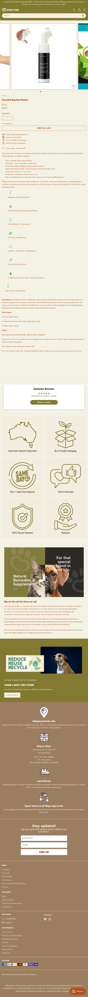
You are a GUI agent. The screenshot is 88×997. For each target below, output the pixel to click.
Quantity (6, 113)
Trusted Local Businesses (12, 903)
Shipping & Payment (10, 939)
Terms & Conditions (10, 946)
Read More (12, 695)
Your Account (7, 932)
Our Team (6, 873)
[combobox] (44, 15)
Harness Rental (8, 900)
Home (4, 96)
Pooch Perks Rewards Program (14, 883)
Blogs (4, 896)
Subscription (7, 907)
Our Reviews (7, 880)
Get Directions (44, 752)
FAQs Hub (6, 953)
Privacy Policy (7, 949)
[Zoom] (74, 86)
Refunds (5, 942)
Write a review (44, 402)
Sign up (44, 852)
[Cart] (79, 9)
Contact (5, 887)
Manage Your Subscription (12, 936)
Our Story (6, 870)
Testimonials (7, 876)
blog (12, 809)
